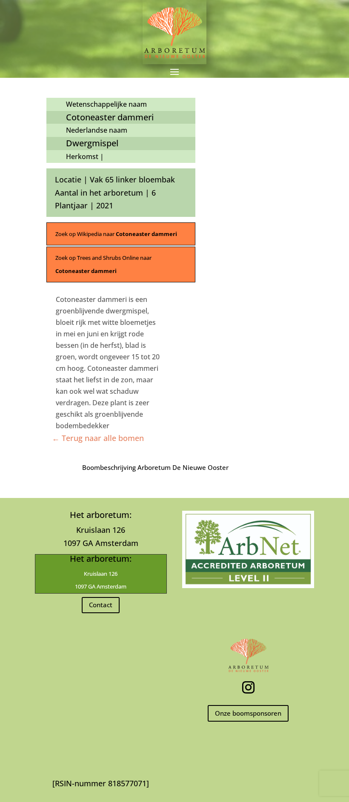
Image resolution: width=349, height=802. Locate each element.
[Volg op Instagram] (248, 687)
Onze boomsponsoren (248, 713)
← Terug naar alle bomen (98, 438)
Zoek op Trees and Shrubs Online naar (103, 264)
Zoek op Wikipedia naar (116, 234)
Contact (100, 604)
